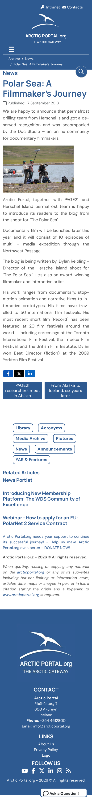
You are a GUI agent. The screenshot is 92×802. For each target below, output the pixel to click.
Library (23, 428)
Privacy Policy (46, 749)
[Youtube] (24, 770)
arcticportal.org (30, 572)
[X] (42, 770)
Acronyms (51, 428)
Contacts (74, 7)
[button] (81, 72)
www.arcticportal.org (21, 594)
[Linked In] (50, 770)
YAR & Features (31, 459)
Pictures (64, 438)
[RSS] (68, 770)
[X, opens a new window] (19, 373)
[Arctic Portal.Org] (46, 22)
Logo (46, 755)
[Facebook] (33, 770)
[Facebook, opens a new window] (8, 373)
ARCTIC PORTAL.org (46, 36)
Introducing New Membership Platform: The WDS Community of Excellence (41, 499)
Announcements (55, 449)
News (21, 449)
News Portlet (18, 480)
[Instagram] (59, 770)
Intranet (52, 7)
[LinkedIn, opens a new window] (30, 373)
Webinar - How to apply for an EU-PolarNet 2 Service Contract (40, 520)
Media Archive (31, 438)
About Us (46, 744)
